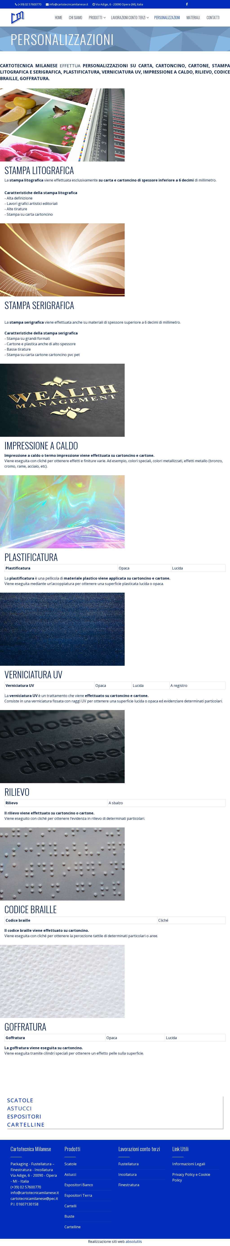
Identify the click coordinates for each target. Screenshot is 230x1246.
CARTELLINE (26, 1124)
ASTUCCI (19, 1108)
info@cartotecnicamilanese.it (68, 4)
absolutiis (134, 1241)
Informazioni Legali (188, 1163)
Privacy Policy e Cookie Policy (191, 1177)
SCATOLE (20, 1100)
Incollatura (127, 1174)
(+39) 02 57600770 (29, 4)
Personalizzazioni (167, 17)
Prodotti (95, 17)
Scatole (70, 1163)
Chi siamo (75, 17)
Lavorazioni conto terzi (128, 17)
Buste (69, 1216)
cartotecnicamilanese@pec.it (34, 1198)
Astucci (70, 1174)
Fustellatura (128, 1163)
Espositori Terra (78, 1195)
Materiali (193, 17)
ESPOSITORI (24, 1116)
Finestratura (128, 1184)
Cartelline (72, 1226)
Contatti (213, 17)
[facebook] (187, 4)
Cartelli (70, 1205)
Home (58, 17)
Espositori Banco (78, 1184)
